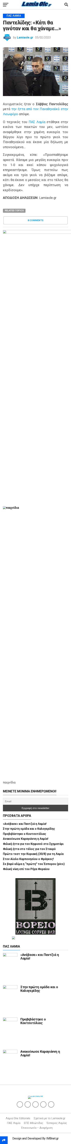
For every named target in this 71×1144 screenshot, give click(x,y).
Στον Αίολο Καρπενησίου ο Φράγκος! (28, 859)
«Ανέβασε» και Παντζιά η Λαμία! (24, 824)
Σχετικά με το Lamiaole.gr (49, 1118)
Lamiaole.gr (25, 37)
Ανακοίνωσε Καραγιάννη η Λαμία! (25, 839)
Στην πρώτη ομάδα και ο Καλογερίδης (29, 828)
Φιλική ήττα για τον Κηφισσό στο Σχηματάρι (33, 844)
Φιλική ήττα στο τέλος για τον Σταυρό (29, 849)
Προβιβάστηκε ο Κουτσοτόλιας (24, 834)
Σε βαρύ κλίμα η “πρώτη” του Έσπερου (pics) (34, 864)
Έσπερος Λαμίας (57, 1123)
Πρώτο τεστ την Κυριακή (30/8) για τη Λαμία (33, 854)
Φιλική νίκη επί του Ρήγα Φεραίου (26, 869)
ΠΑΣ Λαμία (37, 122)
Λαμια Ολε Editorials (18, 1118)
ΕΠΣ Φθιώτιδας (33, 1123)
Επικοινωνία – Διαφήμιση (37, 1127)
